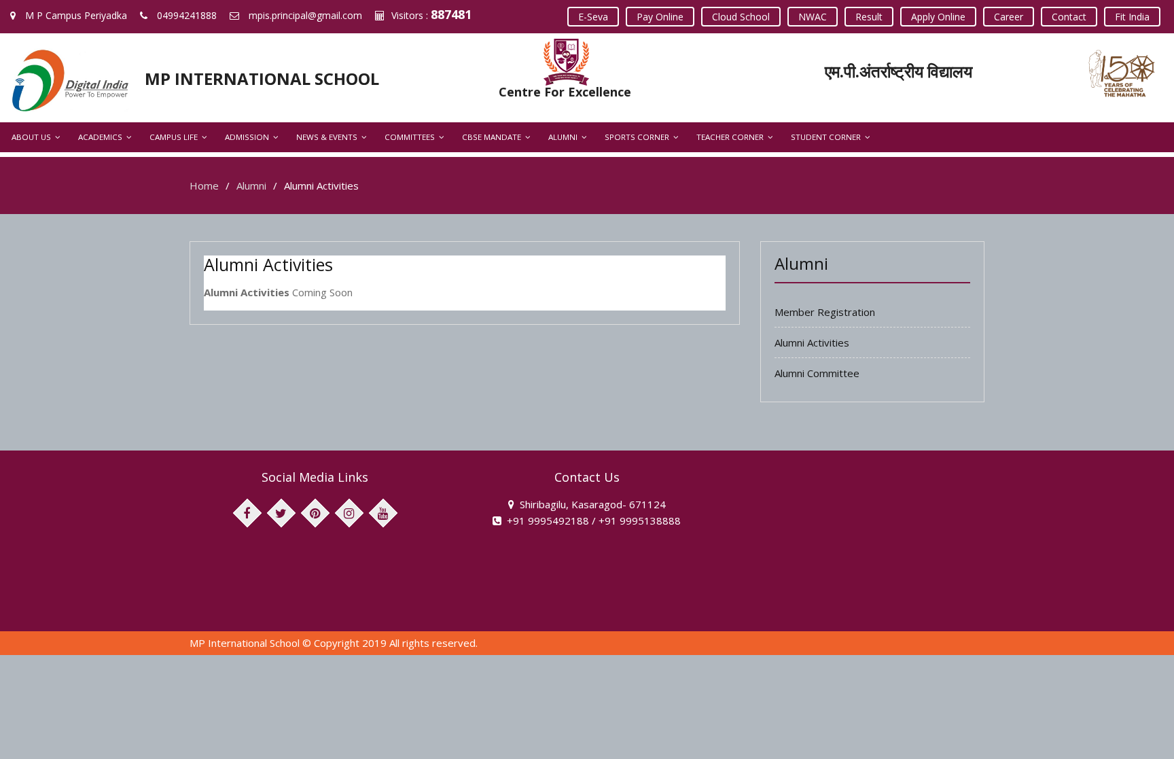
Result (869, 16)
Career (1008, 16)
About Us (31, 137)
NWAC (812, 16)
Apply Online (938, 16)
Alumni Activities (812, 342)
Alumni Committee (817, 373)
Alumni (562, 137)
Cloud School (741, 16)
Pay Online (660, 16)
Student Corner (826, 137)
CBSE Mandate (491, 137)
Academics (100, 137)
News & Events (326, 137)
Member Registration (825, 312)
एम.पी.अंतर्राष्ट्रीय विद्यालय (898, 71)
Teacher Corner (730, 137)
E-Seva (593, 16)
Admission (247, 137)
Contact (1069, 16)
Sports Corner (637, 137)
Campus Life (173, 137)
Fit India (1132, 16)
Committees (410, 137)
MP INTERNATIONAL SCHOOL (262, 78)
